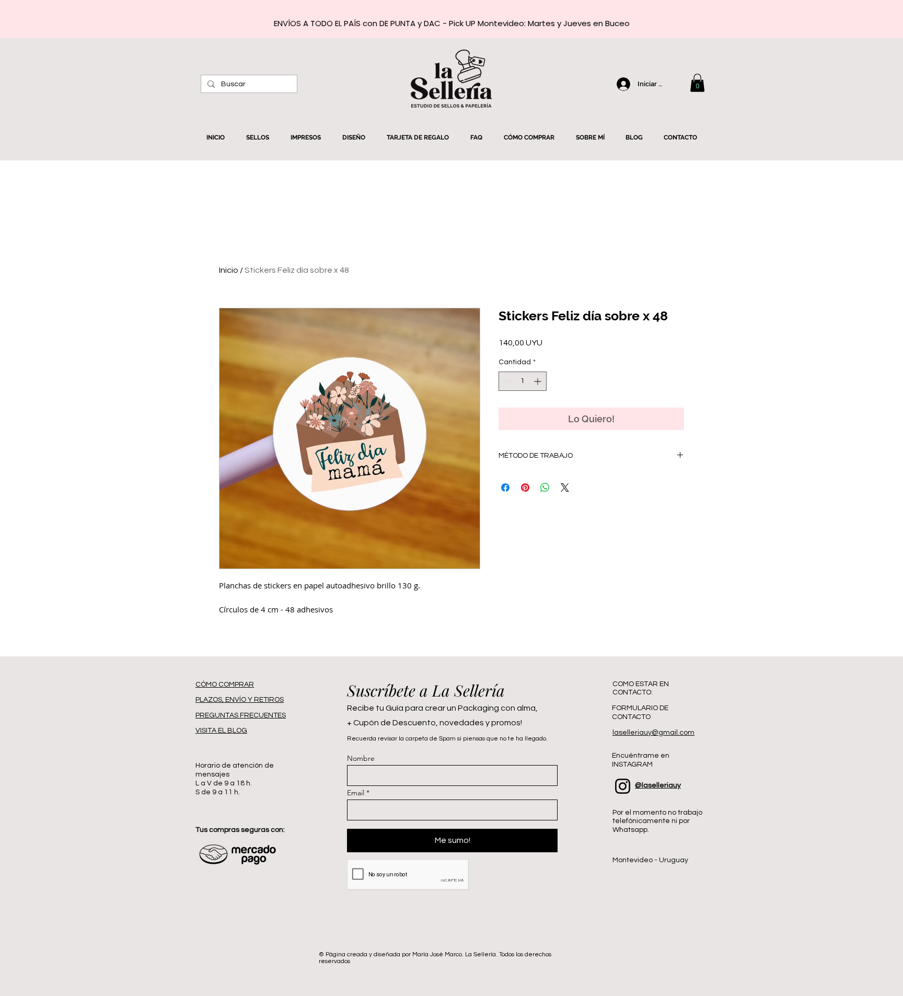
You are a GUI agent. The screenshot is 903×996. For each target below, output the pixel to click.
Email (355, 792)
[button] (697, 83)
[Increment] (538, 381)
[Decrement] (506, 381)
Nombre (361, 758)
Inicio (228, 270)
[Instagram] (622, 786)
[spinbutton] (522, 381)
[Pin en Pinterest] (525, 487)
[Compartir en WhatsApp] (545, 487)
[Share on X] (565, 487)
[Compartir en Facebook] (505, 487)
